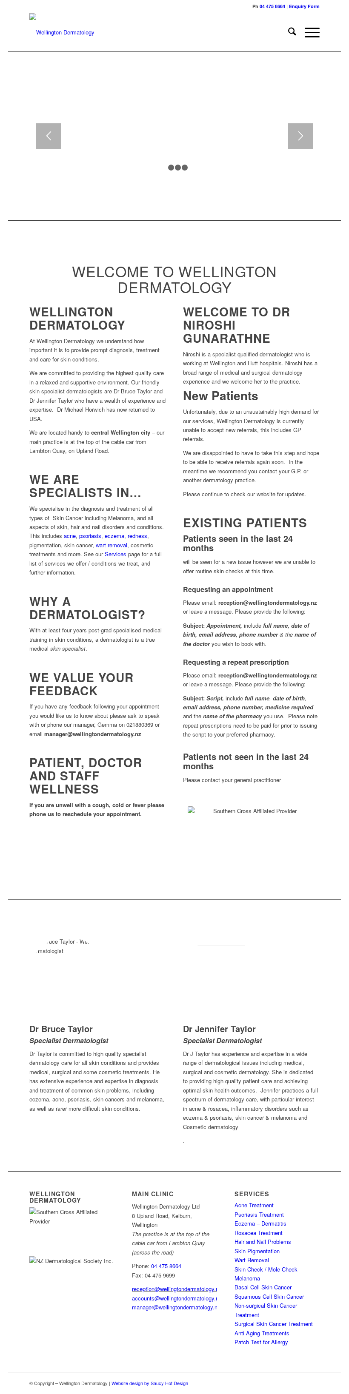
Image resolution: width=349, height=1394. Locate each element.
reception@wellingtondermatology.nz (177, 1289)
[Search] (288, 32)
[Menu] (308, 32)
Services (115, 554)
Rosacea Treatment (259, 1233)
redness (137, 536)
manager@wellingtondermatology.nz (176, 1307)
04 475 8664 (272, 6)
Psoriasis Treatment (259, 1214)
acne (70, 536)
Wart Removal (252, 1260)
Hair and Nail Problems (263, 1242)
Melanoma (247, 1278)
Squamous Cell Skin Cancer (269, 1296)
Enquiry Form (304, 6)
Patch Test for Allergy (261, 1342)
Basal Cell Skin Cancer (263, 1287)
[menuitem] (288, 32)
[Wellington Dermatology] (61, 32)
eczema (114, 536)
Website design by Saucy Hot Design (150, 1383)
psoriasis (90, 536)
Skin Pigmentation (257, 1251)
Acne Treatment (254, 1205)
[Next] (300, 136)
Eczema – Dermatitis (260, 1223)
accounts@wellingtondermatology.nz (177, 1298)
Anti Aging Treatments (262, 1333)
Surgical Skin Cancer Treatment (274, 1324)
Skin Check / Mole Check (266, 1269)
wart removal (111, 545)
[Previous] (48, 136)
